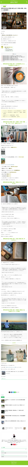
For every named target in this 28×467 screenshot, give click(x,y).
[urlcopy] (18, 392)
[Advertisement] (14, 385)
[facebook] (11, 392)
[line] (15, 392)
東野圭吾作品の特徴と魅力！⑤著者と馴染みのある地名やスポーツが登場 (12, 59)
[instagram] (13, 444)
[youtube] (15, 444)
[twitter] (9, 392)
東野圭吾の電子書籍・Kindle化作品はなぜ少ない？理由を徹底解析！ (15, 415)
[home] (16, 444)
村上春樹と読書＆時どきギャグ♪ (14, 461)
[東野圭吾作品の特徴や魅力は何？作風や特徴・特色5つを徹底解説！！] (13, 392)
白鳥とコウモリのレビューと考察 (11, 367)
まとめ (3, 60)
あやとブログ (14, 462)
